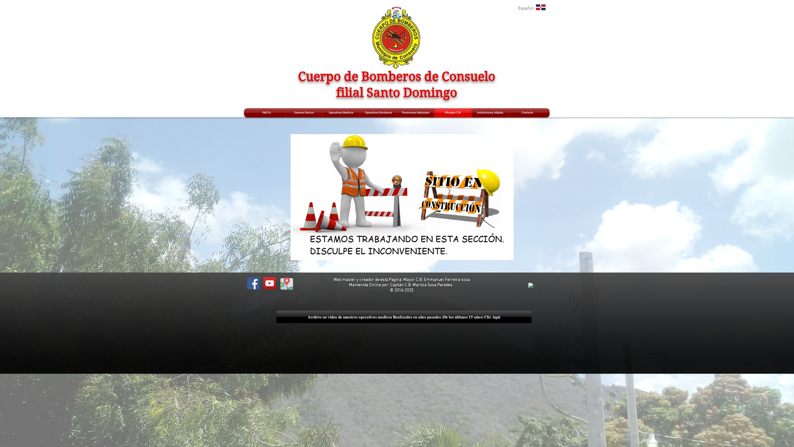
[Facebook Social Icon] (253, 283)
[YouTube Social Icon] (270, 283)
